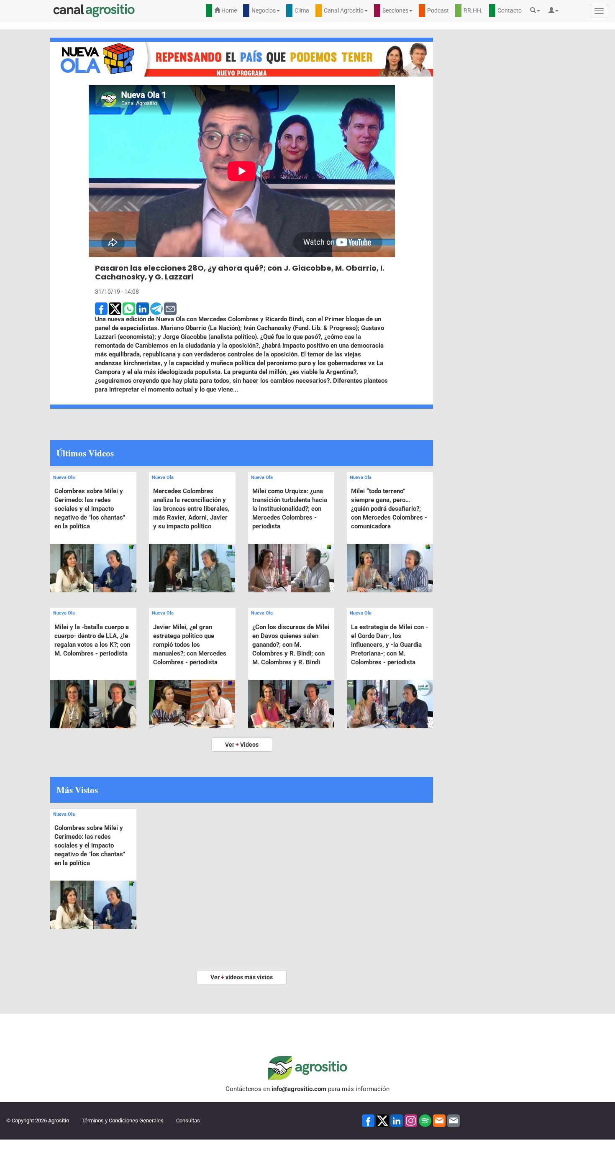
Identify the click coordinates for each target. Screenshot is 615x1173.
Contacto (509, 10)
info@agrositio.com (299, 1089)
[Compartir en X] (115, 308)
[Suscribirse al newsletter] (439, 1120)
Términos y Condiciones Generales (123, 1120)
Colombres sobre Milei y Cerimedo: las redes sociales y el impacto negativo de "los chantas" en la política (89, 508)
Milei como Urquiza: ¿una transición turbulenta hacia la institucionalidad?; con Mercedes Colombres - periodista (289, 508)
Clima (302, 10)
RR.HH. (473, 10)
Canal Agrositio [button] (344, 10)
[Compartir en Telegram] (156, 308)
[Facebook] (368, 1120)
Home (228, 10)
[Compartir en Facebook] (101, 308)
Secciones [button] (395, 10)
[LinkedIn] (396, 1120)
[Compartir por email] (170, 308)
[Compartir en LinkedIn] (142, 308)
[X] (382, 1120)
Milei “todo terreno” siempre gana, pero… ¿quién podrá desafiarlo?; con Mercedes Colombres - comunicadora (389, 508)
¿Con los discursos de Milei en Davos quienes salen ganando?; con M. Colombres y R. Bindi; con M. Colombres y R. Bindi (290, 644)
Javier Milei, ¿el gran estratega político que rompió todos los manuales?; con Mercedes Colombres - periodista (189, 644)
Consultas (188, 1120)
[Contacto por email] (453, 1120)
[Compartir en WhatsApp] (129, 308)
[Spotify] (425, 1120)
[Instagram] (411, 1120)
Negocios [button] (263, 10)
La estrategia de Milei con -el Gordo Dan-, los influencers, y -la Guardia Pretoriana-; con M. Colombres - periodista (389, 644)
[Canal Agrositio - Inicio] (94, 10)
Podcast (438, 10)
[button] (537, 10)
